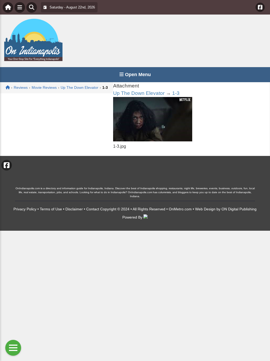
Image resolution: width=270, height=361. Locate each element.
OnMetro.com (180, 209)
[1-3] (152, 140)
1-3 (176, 93)
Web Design (205, 209)
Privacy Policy (24, 209)
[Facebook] (260, 7)
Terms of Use (51, 209)
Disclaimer (74, 209)
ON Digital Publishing (239, 209)
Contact (92, 209)
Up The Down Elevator (139, 93)
